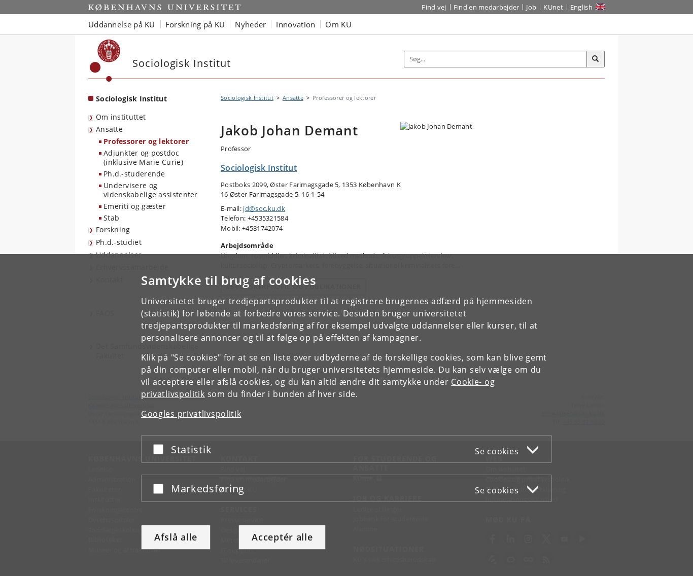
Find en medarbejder (486, 7)
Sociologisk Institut (131, 98)
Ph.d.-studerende (134, 173)
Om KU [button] (338, 24)
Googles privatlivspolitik (191, 413)
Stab (111, 218)
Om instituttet (121, 117)
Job (531, 7)
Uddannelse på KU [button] (121, 24)
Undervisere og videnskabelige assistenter (150, 190)
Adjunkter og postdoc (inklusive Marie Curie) (143, 157)
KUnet (553, 7)
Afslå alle (175, 537)
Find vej (434, 7)
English (581, 7)
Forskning (113, 229)
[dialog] (346, 415)
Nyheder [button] (250, 24)
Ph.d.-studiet (119, 242)
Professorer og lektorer (146, 141)
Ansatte (109, 129)
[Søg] (595, 59)
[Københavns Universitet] (105, 61)
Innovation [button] (295, 24)
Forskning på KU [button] (195, 24)
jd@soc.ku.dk (264, 208)
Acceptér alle (282, 537)
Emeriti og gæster (134, 206)
